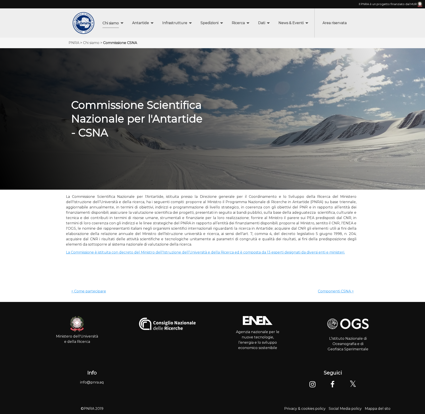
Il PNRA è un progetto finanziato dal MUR (388, 4)
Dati (261, 23)
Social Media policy (345, 408)
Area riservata (335, 23)
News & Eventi (291, 23)
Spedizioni (209, 23)
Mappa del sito (377, 408)
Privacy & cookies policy (305, 408)
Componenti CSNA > (336, 291)
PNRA (74, 43)
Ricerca (238, 23)
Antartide (140, 23)
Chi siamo (110, 23)
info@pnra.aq (92, 382)
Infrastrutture (174, 23)
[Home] (83, 23)
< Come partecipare (88, 291)
